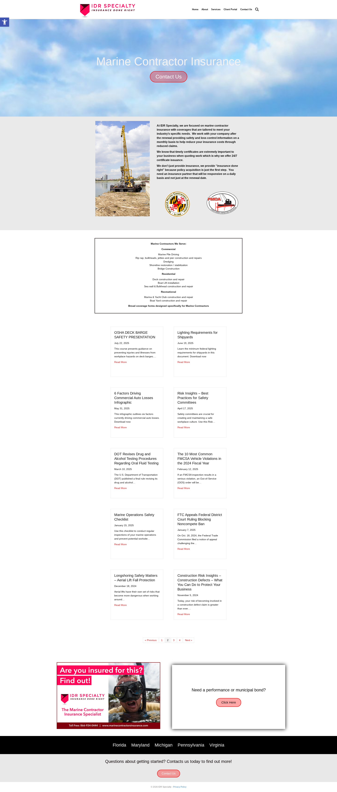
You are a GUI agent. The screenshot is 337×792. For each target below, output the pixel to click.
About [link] (204, 9)
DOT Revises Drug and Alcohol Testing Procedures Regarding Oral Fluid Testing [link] (136, 458)
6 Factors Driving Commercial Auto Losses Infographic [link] (133, 397)
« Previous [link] (151, 640)
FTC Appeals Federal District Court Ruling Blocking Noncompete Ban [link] (199, 519)
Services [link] (215, 9)
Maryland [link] (140, 744)
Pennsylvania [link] (191, 744)
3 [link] (173, 640)
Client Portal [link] (230, 9)
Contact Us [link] (246, 9)
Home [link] (195, 9)
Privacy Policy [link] (179, 787)
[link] (4, 22)
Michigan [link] (164, 744)
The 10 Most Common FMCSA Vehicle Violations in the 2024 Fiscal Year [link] (199, 458)
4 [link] (179, 640)
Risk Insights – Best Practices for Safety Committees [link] (192, 397)
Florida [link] (119, 744)
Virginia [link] (216, 744)
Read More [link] (120, 361)
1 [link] (162, 640)
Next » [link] (188, 640)
